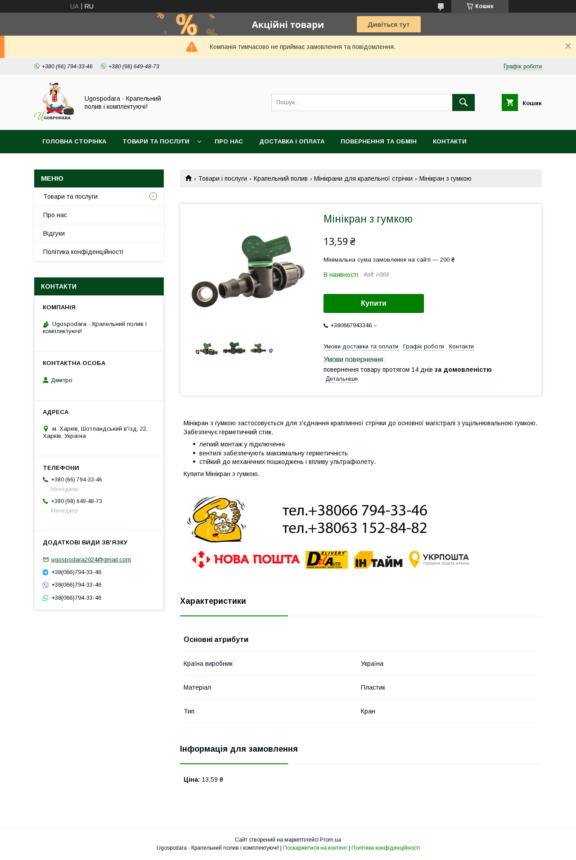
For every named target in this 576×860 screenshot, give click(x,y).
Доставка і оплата (291, 141)
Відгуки (54, 233)
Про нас (229, 141)
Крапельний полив (281, 178)
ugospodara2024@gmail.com (91, 559)
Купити (374, 303)
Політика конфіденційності (83, 251)
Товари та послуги (155, 141)
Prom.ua (330, 840)
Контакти (450, 141)
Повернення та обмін (379, 141)
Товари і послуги (222, 178)
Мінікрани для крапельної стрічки (363, 178)
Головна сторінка (74, 141)
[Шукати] (463, 102)
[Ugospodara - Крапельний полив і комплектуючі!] (54, 118)
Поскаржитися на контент (315, 848)
